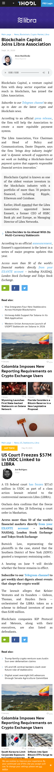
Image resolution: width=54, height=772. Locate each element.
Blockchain (25, 34)
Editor (17, 472)
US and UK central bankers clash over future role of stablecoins (25, 668)
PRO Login (47, 3)
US (21, 442)
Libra (47, 34)
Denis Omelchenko (22, 56)
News (16, 34)
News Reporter (20, 59)
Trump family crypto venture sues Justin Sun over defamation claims (26, 660)
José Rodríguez (21, 469)
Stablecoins (28, 442)
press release (43, 118)
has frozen (36, 484)
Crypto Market (37, 34)
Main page (6, 34)
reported (27, 205)
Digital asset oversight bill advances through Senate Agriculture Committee (26, 677)
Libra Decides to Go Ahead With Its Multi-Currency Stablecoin (28, 233)
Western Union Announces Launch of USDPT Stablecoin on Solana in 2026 (25, 325)
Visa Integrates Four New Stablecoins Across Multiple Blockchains (25, 308)
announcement (42, 243)
